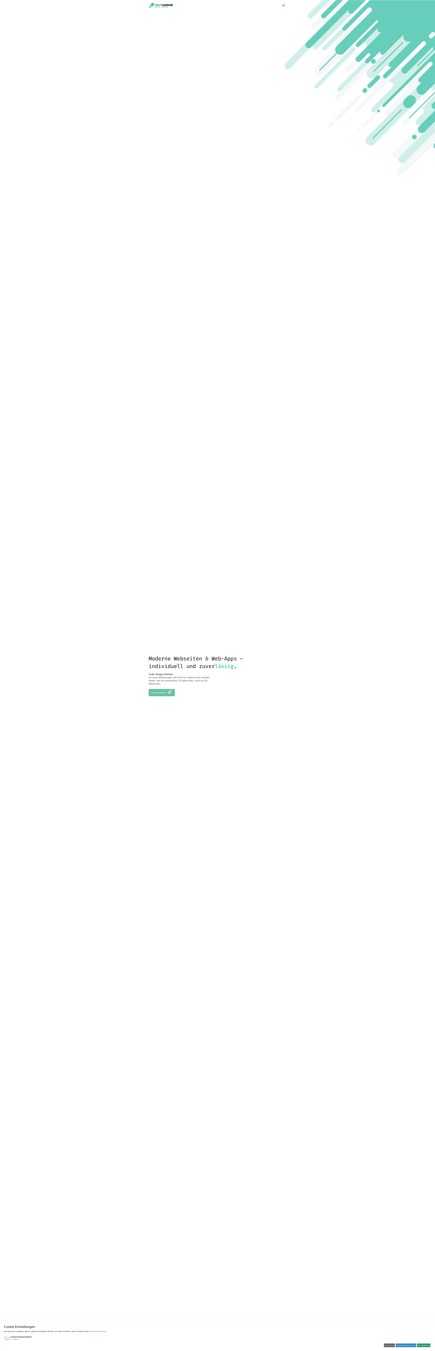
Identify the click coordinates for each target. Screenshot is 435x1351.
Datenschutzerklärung (97, 1331)
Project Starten (158, 692)
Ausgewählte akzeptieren (405, 1345)
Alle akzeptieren (423, 1345)
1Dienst (14, 1339)
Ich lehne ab (389, 1345)
